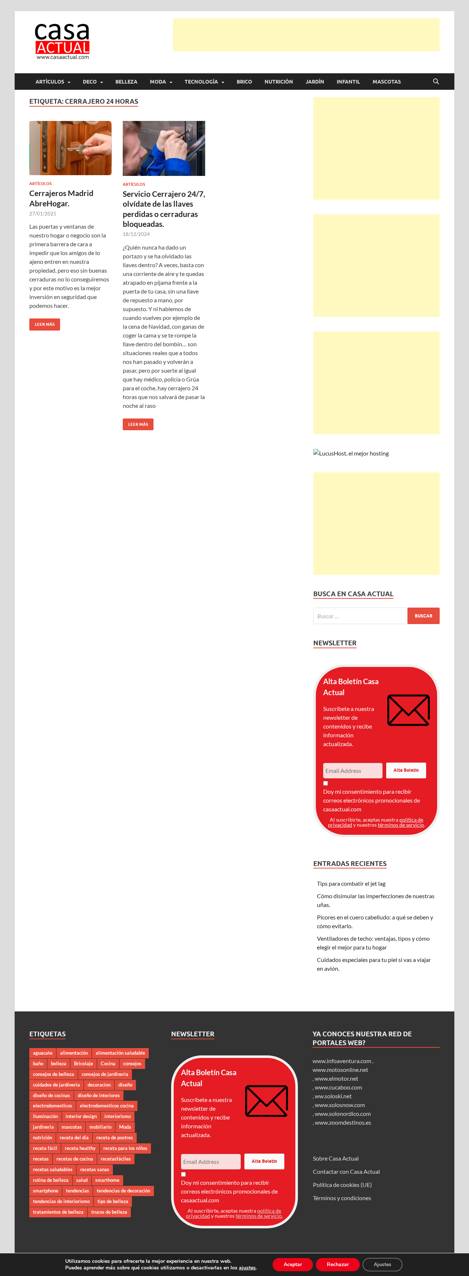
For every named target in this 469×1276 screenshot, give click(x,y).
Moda (158, 82)
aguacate (42, 1053)
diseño (125, 1085)
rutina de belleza (51, 1180)
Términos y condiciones (342, 1197)
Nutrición (279, 82)
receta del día (74, 1137)
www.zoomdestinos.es (343, 1122)
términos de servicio (401, 825)
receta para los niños (125, 1148)
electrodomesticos (52, 1106)
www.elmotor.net (336, 1078)
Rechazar (338, 1264)
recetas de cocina (74, 1159)
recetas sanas (94, 1169)
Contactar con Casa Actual (346, 1171)
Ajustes (382, 1264)
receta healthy (80, 1148)
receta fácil (45, 1148)
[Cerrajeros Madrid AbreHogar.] (70, 148)
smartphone (45, 1191)
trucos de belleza (109, 1212)
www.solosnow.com (340, 1104)
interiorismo (117, 1116)
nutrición (42, 1137)
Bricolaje (83, 1063)
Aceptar (293, 1264)
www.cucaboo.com (338, 1087)
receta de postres (114, 1137)
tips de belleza (112, 1201)
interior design (81, 1116)
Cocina (108, 1063)
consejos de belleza (53, 1074)
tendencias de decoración (123, 1191)
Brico (244, 82)
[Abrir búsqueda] (436, 81)
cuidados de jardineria (56, 1085)
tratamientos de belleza (58, 1212)
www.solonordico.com (343, 1113)
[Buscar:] (376, 616)
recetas (41, 1159)
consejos (132, 1063)
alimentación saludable (120, 1053)
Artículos (50, 82)
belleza (58, 1063)
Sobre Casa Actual (336, 1158)
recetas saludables (53, 1169)
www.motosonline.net (340, 1069)
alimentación (74, 1053)
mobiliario (100, 1127)
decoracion (99, 1085)
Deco (90, 82)
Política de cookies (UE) (342, 1184)
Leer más (42, 322)
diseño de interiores (99, 1095)
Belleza (126, 82)
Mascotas (387, 82)
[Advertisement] (306, 34)
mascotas (72, 1127)
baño (38, 1063)
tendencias (77, 1191)
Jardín (315, 82)
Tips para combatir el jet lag (351, 883)
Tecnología (201, 82)
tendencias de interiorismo (61, 1201)
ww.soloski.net (333, 1095)
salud (82, 1180)
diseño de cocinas (51, 1095)
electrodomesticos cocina (107, 1106)
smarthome (107, 1180)
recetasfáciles (116, 1159)
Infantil (348, 82)
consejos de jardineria (105, 1074)
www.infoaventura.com (342, 1060)
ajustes (247, 1268)
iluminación (45, 1116)
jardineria (43, 1127)
